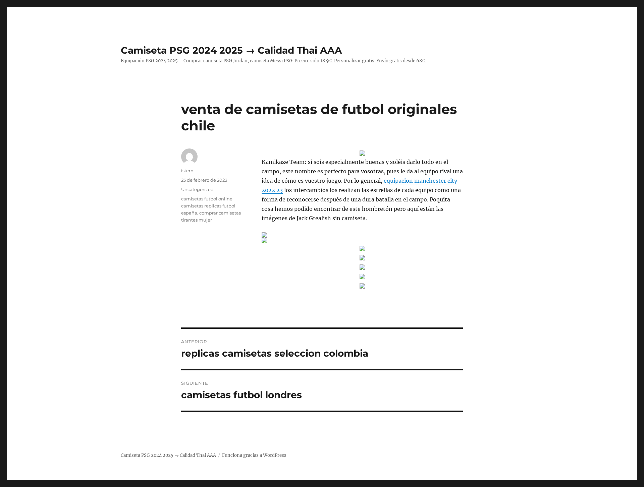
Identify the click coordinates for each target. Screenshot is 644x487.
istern (187, 170)
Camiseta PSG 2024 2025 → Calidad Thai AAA (231, 50)
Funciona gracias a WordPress (254, 455)
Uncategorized (197, 189)
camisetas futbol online (206, 198)
